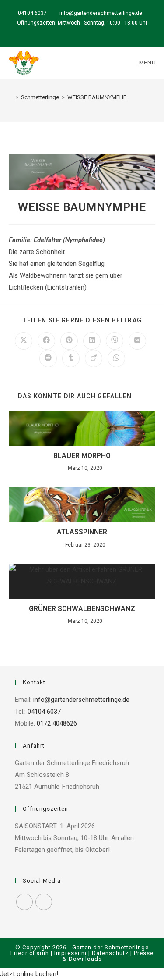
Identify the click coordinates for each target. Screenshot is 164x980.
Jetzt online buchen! (29, 974)
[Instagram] (43, 902)
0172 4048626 (56, 723)
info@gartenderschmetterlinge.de (101, 13)
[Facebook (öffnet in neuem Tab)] (78, 32)
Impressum (70, 953)
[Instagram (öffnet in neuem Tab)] (87, 32)
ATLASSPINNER (82, 532)
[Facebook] (24, 902)
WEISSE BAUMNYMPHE (96, 97)
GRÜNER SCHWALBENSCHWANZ (82, 608)
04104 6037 (32, 13)
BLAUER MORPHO (82, 455)
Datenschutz (110, 953)
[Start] (10, 97)
